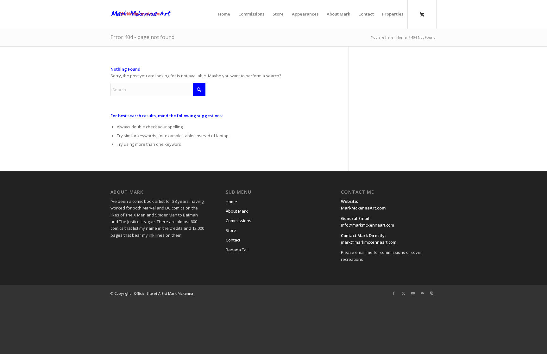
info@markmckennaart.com (367, 225)
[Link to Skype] (432, 293)
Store (231, 230)
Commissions (238, 220)
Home (231, 201)
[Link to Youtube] (413, 293)
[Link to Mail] (422, 293)
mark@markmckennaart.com (368, 242)
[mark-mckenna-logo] (140, 14)
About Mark (237, 211)
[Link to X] (403, 293)
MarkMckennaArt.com (364, 208)
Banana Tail (237, 250)
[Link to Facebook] (394, 293)
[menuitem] (224, 14)
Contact (233, 240)
